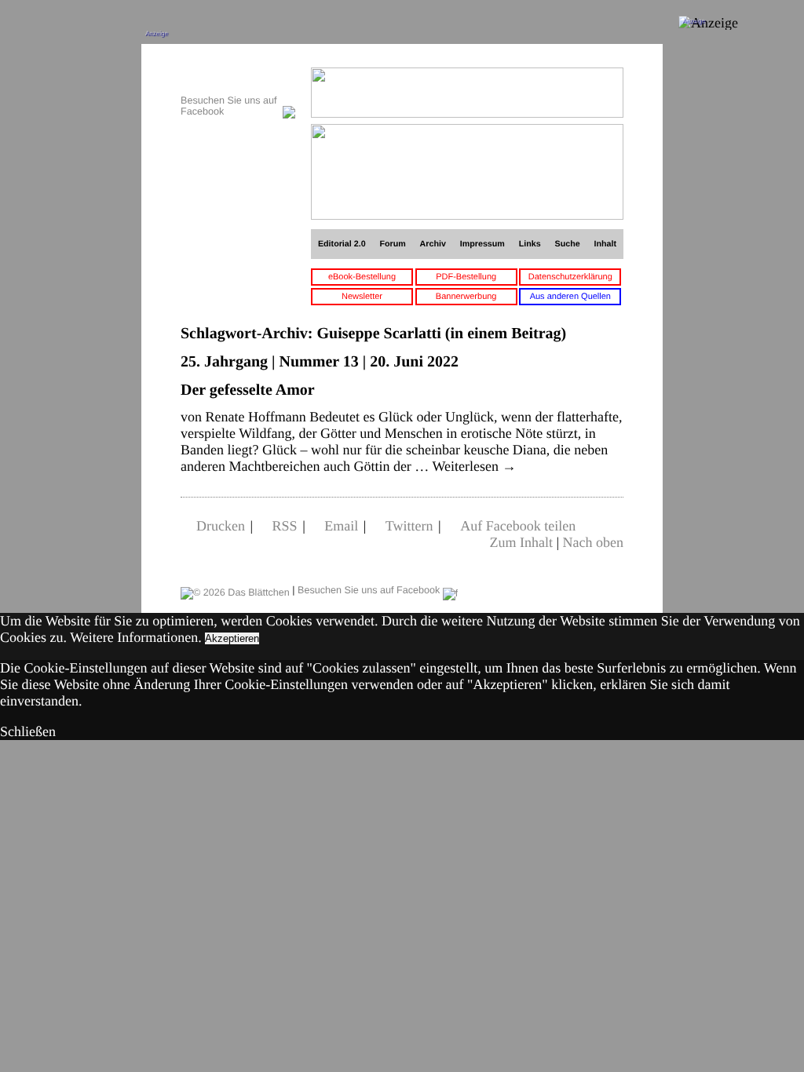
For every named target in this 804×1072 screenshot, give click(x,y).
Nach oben (593, 542)
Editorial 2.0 (342, 244)
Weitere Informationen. (135, 637)
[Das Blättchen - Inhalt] (238, 75)
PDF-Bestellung (466, 277)
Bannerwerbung (466, 296)
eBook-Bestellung (362, 277)
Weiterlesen (475, 466)
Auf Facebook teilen (518, 526)
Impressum (482, 244)
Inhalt (605, 244)
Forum (392, 244)
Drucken (220, 526)
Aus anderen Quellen (570, 296)
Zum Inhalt (520, 542)
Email (341, 526)
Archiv (433, 244)
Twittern (409, 526)
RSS (285, 526)
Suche (567, 244)
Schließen (28, 731)
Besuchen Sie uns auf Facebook (370, 590)
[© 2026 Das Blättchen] (235, 590)
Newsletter (362, 296)
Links (530, 244)
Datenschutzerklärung (570, 277)
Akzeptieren (232, 638)
